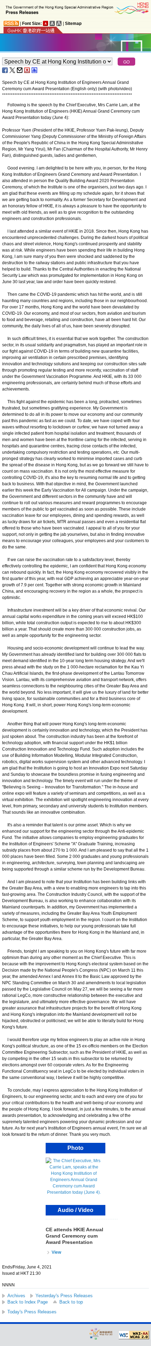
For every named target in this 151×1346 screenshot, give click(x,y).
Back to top (71, 1302)
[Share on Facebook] (5, 70)
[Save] (27, 70)
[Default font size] (45, 23)
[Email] (20, 70)
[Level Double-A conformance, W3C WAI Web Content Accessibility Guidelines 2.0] (133, 1335)
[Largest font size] (59, 23)
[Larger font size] (52, 23)
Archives (16, 1295)
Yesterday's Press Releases (64, 1295)
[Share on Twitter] (12, 70)
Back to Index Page (27, 1302)
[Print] (35, 70)
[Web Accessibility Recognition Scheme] (101, 1333)
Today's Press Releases (32, 1311)
